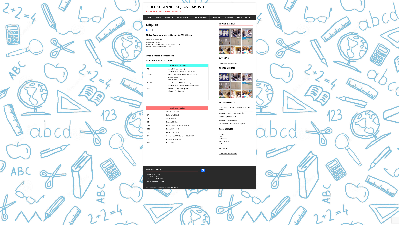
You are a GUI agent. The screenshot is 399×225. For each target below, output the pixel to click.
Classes (168, 17)
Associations (200, 17)
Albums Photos (243, 17)
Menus (158, 17)
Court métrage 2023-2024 (228, 120)
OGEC (221, 137)
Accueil (148, 17)
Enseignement (183, 17)
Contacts (216, 17)
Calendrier (228, 17)
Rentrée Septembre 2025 (227, 117)
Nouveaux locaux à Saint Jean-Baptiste (232, 123)
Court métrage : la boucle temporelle (231, 113)
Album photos (224, 141)
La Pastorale (223, 139)
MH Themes (174, 187)
